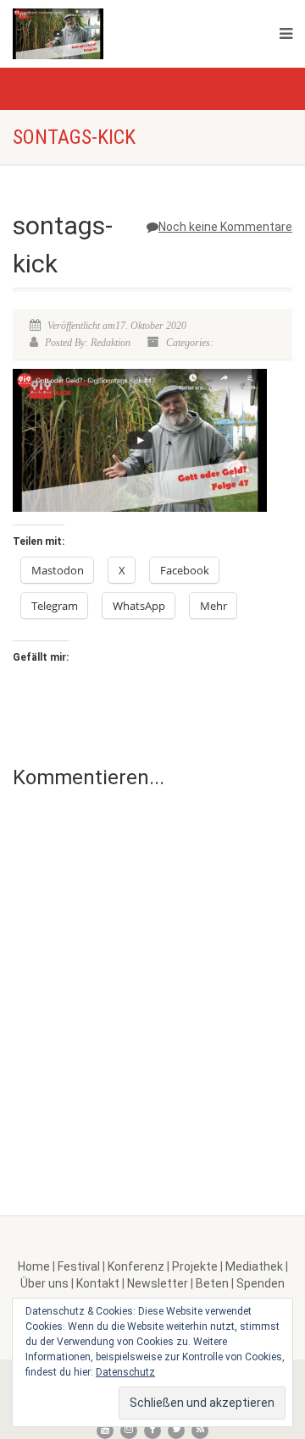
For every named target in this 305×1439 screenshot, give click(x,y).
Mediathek (254, 1266)
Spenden (260, 1283)
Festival (79, 1266)
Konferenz (136, 1266)
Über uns (44, 1283)
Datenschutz (125, 1372)
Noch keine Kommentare (225, 226)
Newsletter (157, 1283)
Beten (212, 1283)
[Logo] (110, 33)
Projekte (195, 1266)
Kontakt (97, 1283)
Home (34, 1266)
